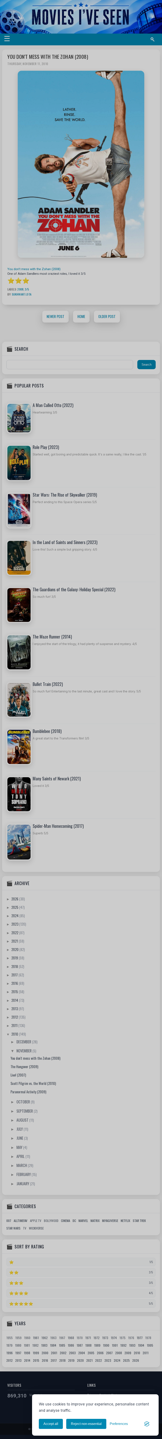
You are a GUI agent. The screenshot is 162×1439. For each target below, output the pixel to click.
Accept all (50, 1424)
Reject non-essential (86, 1424)
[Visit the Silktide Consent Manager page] (147, 1424)
